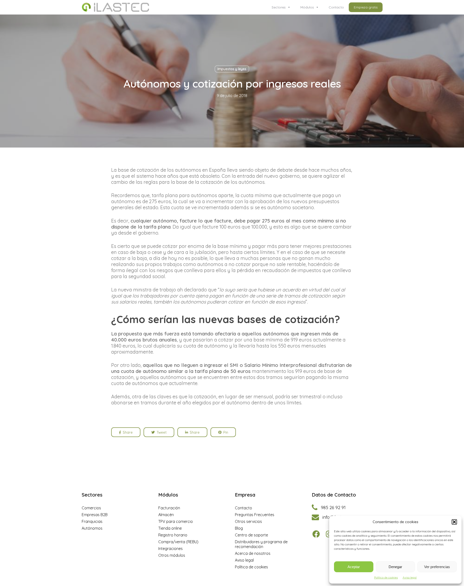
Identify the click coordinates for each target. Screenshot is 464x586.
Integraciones (170, 548)
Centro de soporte (251, 535)
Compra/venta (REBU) (178, 541)
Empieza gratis (366, 7)
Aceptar (354, 567)
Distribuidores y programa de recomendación (261, 544)
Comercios (91, 507)
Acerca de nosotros (252, 553)
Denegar (395, 567)
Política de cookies (386, 577)
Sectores (279, 7)
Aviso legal (410, 577)
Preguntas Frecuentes (254, 514)
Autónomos (92, 528)
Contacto (336, 7)
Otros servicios (248, 521)
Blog (239, 528)
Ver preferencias (437, 567)
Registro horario (172, 535)
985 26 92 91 (333, 507)
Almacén (166, 514)
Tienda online (170, 528)
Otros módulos (171, 555)
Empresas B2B (95, 514)
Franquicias (92, 521)
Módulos (307, 7)
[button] (454, 521)
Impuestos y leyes (232, 69)
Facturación (169, 507)
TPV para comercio (175, 521)
